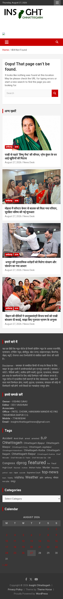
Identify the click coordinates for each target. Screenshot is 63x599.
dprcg (21, 463)
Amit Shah (18, 438)
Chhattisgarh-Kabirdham (12, 450)
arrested (35, 438)
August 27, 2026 (13, 162)
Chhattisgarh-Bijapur (34, 443)
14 (39, 541)
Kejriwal (17, 468)
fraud (53, 463)
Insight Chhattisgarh (25, 23)
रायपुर (13, 481)
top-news (50, 472)
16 (56, 541)
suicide (22, 473)
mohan (25, 468)
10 (6, 541)
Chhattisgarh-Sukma (46, 454)
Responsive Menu (57, 2)
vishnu (19, 477)
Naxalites (55, 468)
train (4, 478)
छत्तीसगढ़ (48, 478)
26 (23, 553)
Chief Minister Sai (39, 458)
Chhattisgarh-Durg (19, 447)
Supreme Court (33, 472)
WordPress (42, 593)
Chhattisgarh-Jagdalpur (40, 447)
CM (49, 458)
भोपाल (55, 477)
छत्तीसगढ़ (9, 147)
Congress (8, 463)
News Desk (29, 162)
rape (16, 472)
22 (48, 547)
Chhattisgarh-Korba (34, 450)
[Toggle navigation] (6, 42)
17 (6, 547)
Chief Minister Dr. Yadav (20, 458)
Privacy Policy (15, 589)
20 (31, 547)
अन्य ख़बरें (10, 111)
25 (15, 553)
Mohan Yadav (35, 468)
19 (23, 547)
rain (10, 473)
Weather (31, 477)
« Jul (4, 564)
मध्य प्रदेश (5, 482)
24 (6, 553)
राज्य (16, 147)
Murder (46, 467)
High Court (7, 467)
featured (37, 462)
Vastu (10, 478)
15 (48, 541)
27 (31, 553)
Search (55, 93)
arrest (27, 438)
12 (23, 541)
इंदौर (41, 478)
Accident (7, 438)
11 (15, 541)
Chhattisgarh (12, 443)
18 (15, 547)
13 (31, 541)
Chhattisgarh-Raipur (24, 453)
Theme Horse (44, 589)
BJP (44, 438)
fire (48, 463)
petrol (5, 473)
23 (56, 547)
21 (39, 547)
